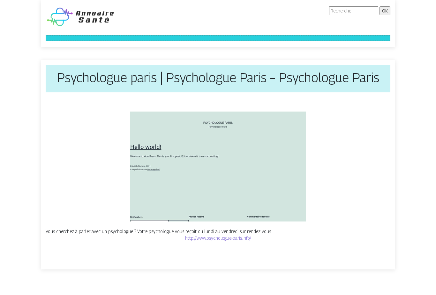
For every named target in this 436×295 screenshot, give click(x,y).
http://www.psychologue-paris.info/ (218, 238)
